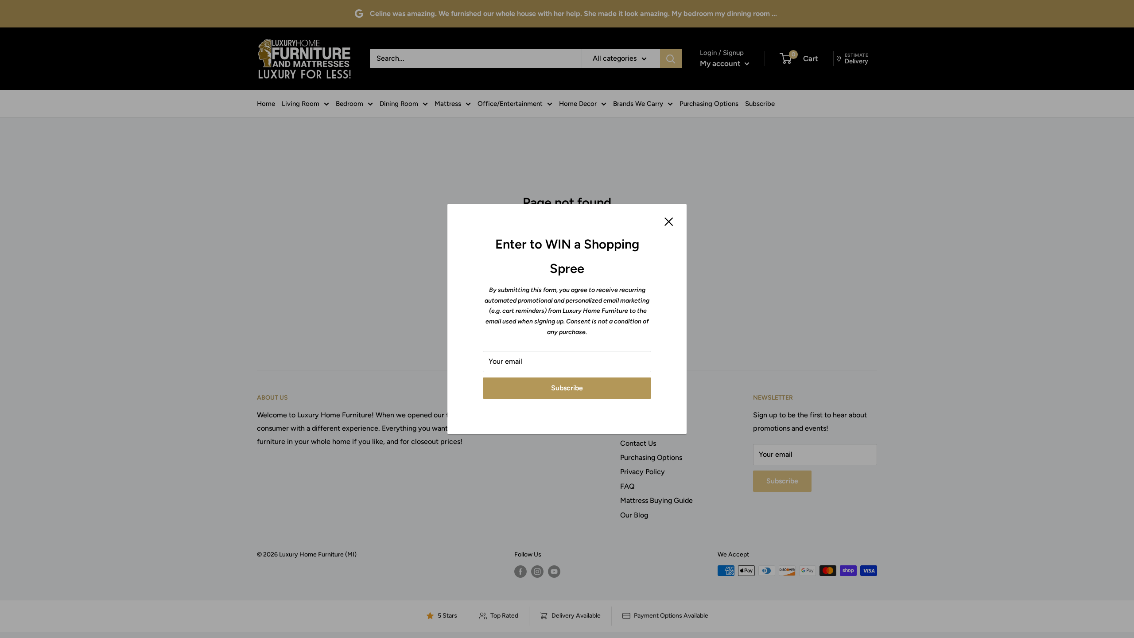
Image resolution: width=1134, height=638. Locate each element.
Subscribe (567, 388)
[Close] (668, 221)
